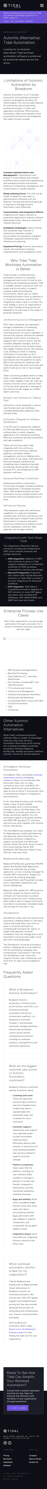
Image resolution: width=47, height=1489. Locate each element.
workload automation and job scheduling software (22, 778)
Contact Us (33, 1462)
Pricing (6, 1456)
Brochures (7, 1459)
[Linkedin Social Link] (5, 1444)
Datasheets (8, 1462)
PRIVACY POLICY (10, 1479)
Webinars (7, 1465)
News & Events (35, 1459)
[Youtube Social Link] (10, 1444)
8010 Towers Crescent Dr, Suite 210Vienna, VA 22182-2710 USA (21, 1437)
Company (33, 1456)
